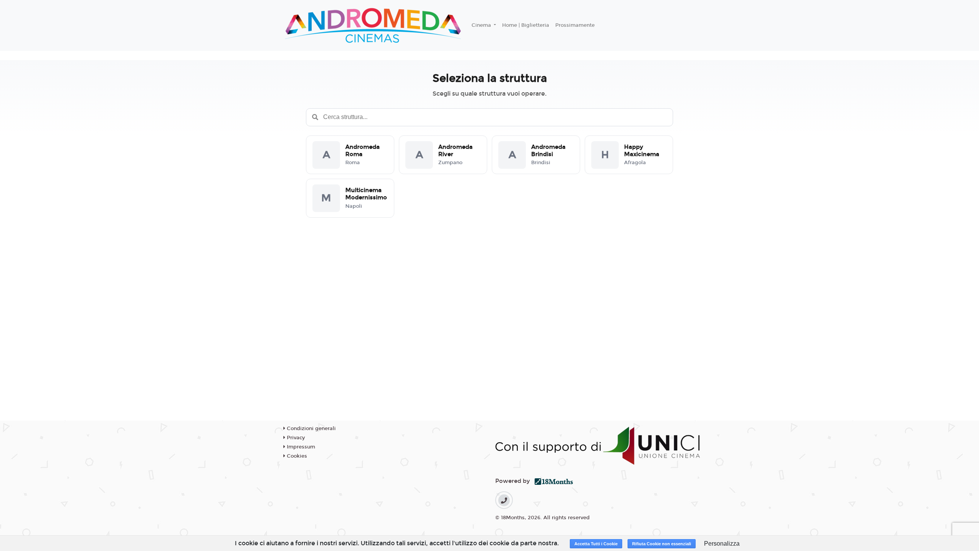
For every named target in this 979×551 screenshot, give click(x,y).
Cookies (296, 456)
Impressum (300, 447)
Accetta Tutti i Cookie (596, 543)
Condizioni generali (310, 428)
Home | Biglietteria (525, 25)
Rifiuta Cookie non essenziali (661, 543)
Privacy (295, 438)
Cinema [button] (482, 25)
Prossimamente (575, 25)
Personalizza (722, 543)
